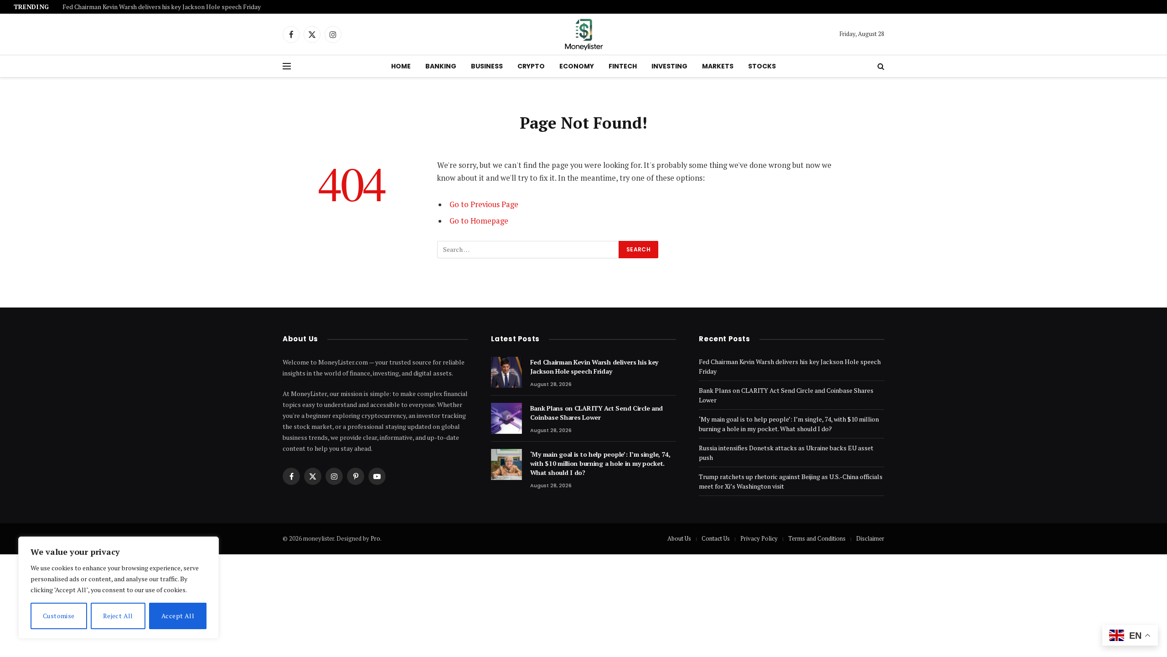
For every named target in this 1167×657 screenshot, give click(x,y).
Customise (59, 615)
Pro (375, 538)
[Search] (880, 66)
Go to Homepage (478, 221)
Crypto (531, 66)
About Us (679, 538)
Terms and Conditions (817, 538)
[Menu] (287, 66)
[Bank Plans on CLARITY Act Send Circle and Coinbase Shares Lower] (506, 418)
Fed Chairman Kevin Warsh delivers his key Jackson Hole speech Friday (161, 7)
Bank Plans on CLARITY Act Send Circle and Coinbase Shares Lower (596, 413)
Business (487, 66)
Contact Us (716, 538)
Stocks (762, 66)
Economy (576, 66)
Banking (440, 66)
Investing (669, 66)
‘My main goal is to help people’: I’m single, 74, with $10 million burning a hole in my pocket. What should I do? (600, 463)
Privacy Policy (759, 538)
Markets (717, 66)
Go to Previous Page (483, 204)
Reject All (118, 615)
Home (401, 66)
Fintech (623, 66)
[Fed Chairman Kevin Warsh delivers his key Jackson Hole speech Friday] (506, 372)
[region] (118, 588)
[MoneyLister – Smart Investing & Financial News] (583, 34)
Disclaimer (870, 538)
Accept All (177, 615)
